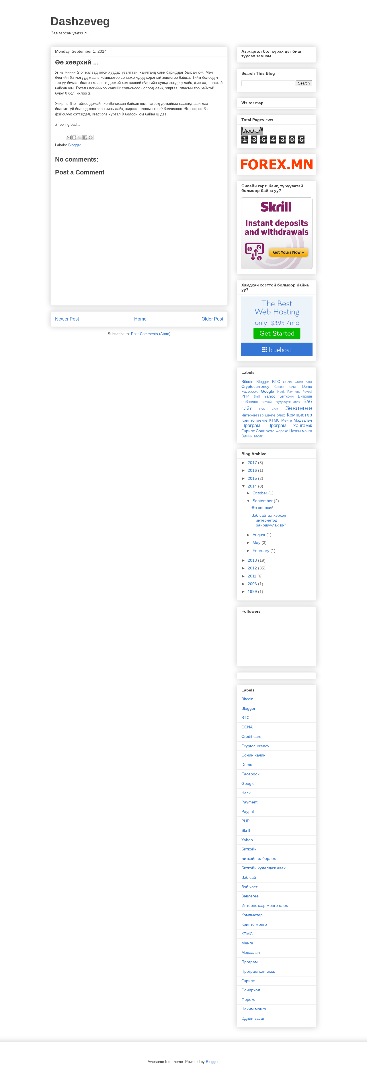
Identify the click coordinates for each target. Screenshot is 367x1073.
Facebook (249, 392)
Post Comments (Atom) (150, 334)
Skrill (256, 396)
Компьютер (299, 415)
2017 (253, 462)
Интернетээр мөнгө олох (263, 415)
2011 (252, 576)
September (263, 500)
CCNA (287, 382)
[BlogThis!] (74, 137)
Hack (281, 391)
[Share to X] (80, 137)
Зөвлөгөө (298, 408)
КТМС (274, 420)
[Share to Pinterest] (90, 137)
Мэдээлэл (303, 420)
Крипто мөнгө (254, 420)
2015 (253, 478)
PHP (245, 396)
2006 (253, 583)
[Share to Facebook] (85, 137)
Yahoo (270, 396)
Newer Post (67, 319)
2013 (253, 560)
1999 (253, 591)
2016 (253, 470)
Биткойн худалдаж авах (280, 402)
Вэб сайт (249, 877)
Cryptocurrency (255, 386)
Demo (307, 387)
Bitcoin (247, 381)
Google (267, 391)
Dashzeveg (80, 21)
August (259, 534)
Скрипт (248, 431)
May (257, 542)
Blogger (74, 145)
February (261, 550)
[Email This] (69, 137)
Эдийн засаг (252, 436)
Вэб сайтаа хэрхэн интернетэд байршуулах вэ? (268, 520)
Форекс (282, 431)
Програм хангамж (290, 425)
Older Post (212, 319)
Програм (250, 425)
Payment (293, 391)
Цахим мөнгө (300, 431)
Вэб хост (268, 409)
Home (140, 319)
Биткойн (287, 396)
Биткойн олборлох (258, 858)
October (260, 493)
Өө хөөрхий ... (264, 507)
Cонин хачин (285, 386)
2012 (253, 568)
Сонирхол (265, 431)
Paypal (307, 391)
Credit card (303, 382)
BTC (276, 381)
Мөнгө (286, 420)
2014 (253, 486)
